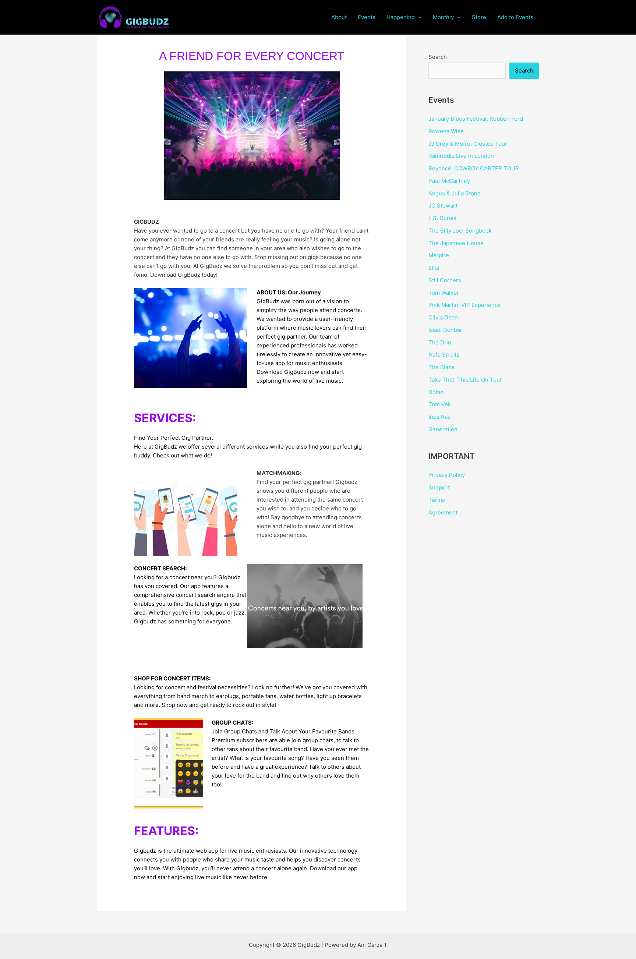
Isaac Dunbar (445, 329)
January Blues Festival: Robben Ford (475, 118)
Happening (400, 17)
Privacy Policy (446, 474)
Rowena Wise (446, 131)
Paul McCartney (449, 180)
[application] (418, 17)
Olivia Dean (443, 317)
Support (439, 487)
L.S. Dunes (442, 218)
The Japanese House (456, 243)
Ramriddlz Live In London (461, 155)
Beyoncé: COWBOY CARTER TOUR (473, 168)
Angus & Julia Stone (454, 193)
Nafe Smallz (443, 354)
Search (437, 56)
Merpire (438, 255)
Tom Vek (439, 404)
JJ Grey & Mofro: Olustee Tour (467, 143)
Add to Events (515, 17)
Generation (442, 429)
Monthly (443, 17)
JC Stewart (442, 205)
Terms (436, 499)
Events (366, 17)
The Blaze (441, 367)
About (339, 17)
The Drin (439, 342)
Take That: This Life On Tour (465, 379)
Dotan (436, 392)
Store (479, 17)
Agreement (442, 512)
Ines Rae (439, 416)
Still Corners (444, 280)
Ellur (434, 267)
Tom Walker (443, 292)
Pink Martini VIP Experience (464, 304)
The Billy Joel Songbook (460, 230)
